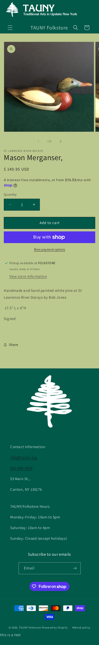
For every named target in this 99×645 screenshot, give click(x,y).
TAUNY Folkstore (30, 627)
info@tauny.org (23, 457)
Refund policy (81, 627)
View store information (28, 276)
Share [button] (13, 344)
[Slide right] (60, 141)
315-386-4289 (21, 468)
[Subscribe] (74, 568)
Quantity (10, 194)
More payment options (49, 249)
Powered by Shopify (55, 627)
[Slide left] (38, 141)
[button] (10, 27)
